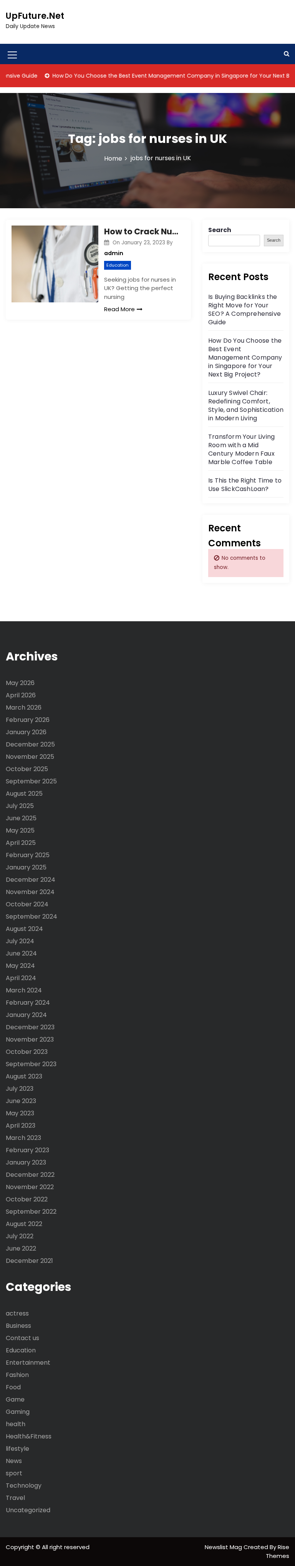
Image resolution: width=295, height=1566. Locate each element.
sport (14, 1473)
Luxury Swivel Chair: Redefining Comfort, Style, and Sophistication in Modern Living (245, 405)
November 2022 (30, 1187)
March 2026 (23, 707)
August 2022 (24, 1223)
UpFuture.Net (35, 16)
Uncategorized (28, 1510)
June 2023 (21, 1101)
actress (17, 1313)
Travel (15, 1497)
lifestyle (17, 1448)
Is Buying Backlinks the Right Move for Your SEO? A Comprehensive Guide (244, 309)
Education (117, 265)
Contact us (22, 1338)
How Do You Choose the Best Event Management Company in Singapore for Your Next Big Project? (245, 357)
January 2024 (26, 1014)
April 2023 (20, 1125)
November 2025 (30, 756)
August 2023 (24, 1076)
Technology (23, 1485)
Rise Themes (277, 1551)
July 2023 (19, 1088)
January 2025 (26, 867)
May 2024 (20, 965)
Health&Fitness (28, 1436)
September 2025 (31, 781)
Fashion (17, 1374)
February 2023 (27, 1150)
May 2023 (20, 1113)
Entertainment (28, 1362)
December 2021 (29, 1260)
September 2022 (31, 1211)
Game (15, 1399)
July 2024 (20, 941)
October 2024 (27, 904)
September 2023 (31, 1064)
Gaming (18, 1411)
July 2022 (19, 1236)
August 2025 (24, 793)
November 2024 (30, 892)
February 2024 (28, 1002)
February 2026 (28, 719)
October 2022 (27, 1199)
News (14, 1461)
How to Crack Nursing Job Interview (141, 231)
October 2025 (27, 769)
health (15, 1424)
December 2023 (30, 1027)
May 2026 (20, 682)
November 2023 (30, 1039)
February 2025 (28, 855)
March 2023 (23, 1137)
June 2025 (21, 818)
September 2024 (31, 916)
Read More (119, 309)
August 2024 (24, 928)
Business (18, 1325)
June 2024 (21, 953)
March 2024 (24, 990)
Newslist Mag (224, 1547)
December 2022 (30, 1174)
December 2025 (30, 744)
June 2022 (21, 1248)
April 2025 (21, 842)
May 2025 (20, 830)
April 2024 (21, 978)
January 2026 (26, 732)
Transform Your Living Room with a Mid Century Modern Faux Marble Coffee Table (241, 449)
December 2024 (30, 879)
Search (219, 230)
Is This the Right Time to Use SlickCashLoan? (245, 484)
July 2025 (20, 805)
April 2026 (21, 695)
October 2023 (27, 1051)
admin (113, 253)
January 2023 (26, 1162)
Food (13, 1387)
